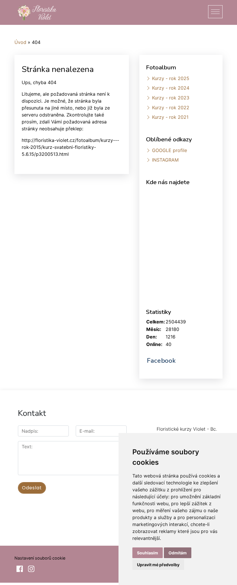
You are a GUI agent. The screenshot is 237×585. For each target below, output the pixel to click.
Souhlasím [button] (147, 552)
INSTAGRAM (165, 160)
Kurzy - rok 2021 (170, 117)
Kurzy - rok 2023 (170, 98)
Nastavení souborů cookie (39, 558)
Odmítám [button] (178, 552)
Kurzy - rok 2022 (170, 107)
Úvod (20, 42)
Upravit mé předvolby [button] (158, 564)
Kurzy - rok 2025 (170, 78)
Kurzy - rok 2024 (170, 88)
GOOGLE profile (169, 150)
